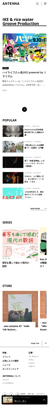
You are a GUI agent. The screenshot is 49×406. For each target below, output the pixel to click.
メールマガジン (8, 383)
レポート (32, 366)
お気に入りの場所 (11, 360)
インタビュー (33, 356)
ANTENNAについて (12, 376)
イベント (7, 356)
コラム (31, 359)
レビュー (32, 363)
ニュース (7, 364)
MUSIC (5, 90)
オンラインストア (11, 368)
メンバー (6, 380)
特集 (5, 352)
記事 (31, 352)
